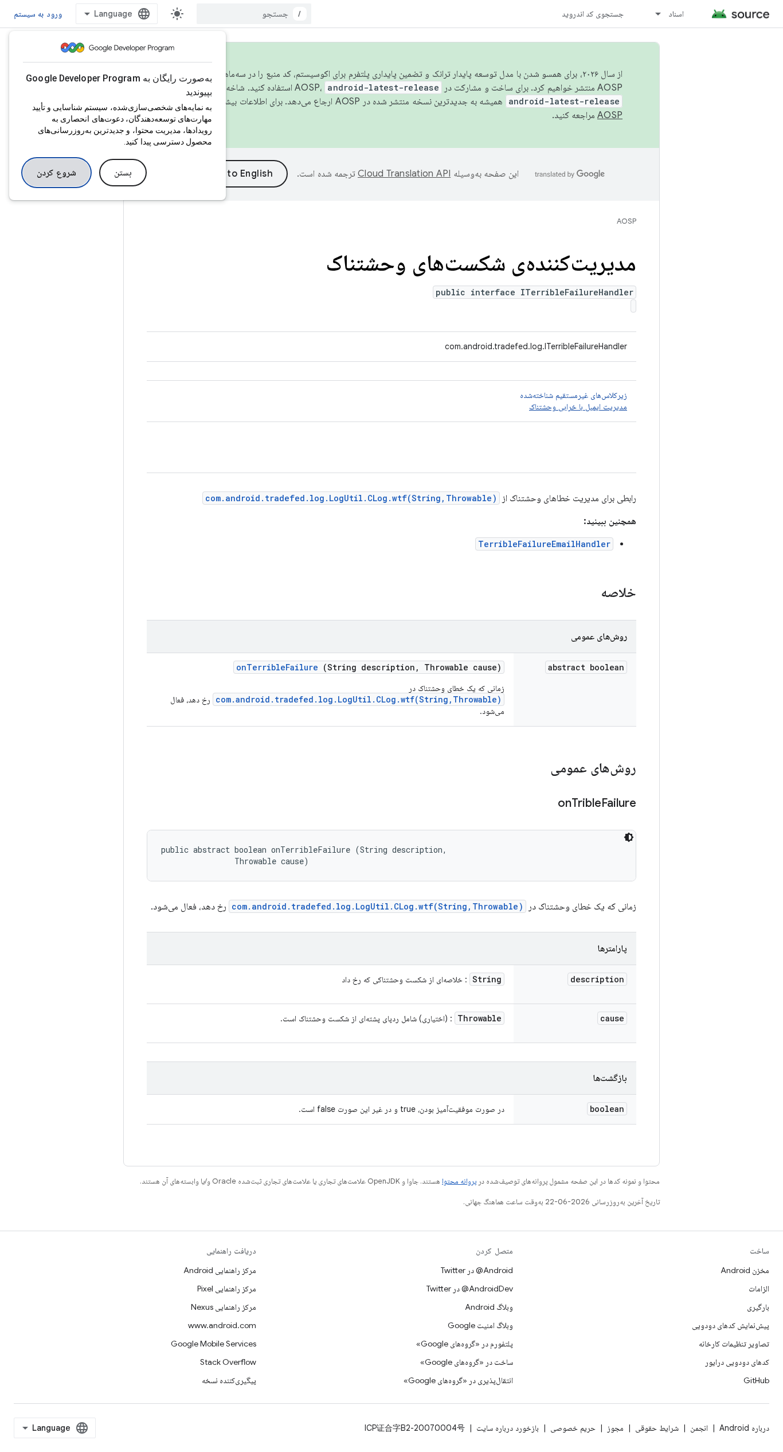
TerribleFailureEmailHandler (544, 543)
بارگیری (758, 1307)
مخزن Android (745, 1270)
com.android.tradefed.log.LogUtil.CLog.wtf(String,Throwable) (351, 498)
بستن (123, 172)
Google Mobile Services (213, 1343)
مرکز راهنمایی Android (219, 1270)
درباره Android (744, 1428)
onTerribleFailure (277, 667)
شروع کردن (56, 172)
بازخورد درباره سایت (507, 1428)
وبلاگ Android (489, 1307)
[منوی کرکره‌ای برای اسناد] (652, 14)
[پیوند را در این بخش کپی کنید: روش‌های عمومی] (535, 769)
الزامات (759, 1288)
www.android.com (222, 1325)
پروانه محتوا (459, 1181)
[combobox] (254, 13)
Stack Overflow (228, 1362)
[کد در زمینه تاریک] (629, 837)
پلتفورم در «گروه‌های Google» (464, 1343)
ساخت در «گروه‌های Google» (466, 1362)
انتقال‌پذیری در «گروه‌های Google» (458, 1380)
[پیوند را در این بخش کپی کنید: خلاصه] (585, 593)
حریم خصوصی (573, 1428)
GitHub (756, 1380)
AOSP (626, 221)
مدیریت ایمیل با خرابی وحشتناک (578, 406)
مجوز (615, 1428)
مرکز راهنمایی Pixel (226, 1288)
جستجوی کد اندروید (593, 14)
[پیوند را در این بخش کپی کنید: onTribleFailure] (543, 804)
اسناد (676, 14)
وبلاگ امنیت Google (480, 1325)
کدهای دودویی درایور (737, 1362)
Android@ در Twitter (477, 1270)
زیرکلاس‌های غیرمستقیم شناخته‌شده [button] (573, 401)
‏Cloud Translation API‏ (404, 173)
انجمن (699, 1428)
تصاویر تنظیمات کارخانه (734, 1343)
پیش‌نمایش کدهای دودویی (730, 1325)
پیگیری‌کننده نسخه (229, 1380)
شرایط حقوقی (657, 1428)
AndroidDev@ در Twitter (469, 1288)
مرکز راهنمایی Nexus (223, 1307)
